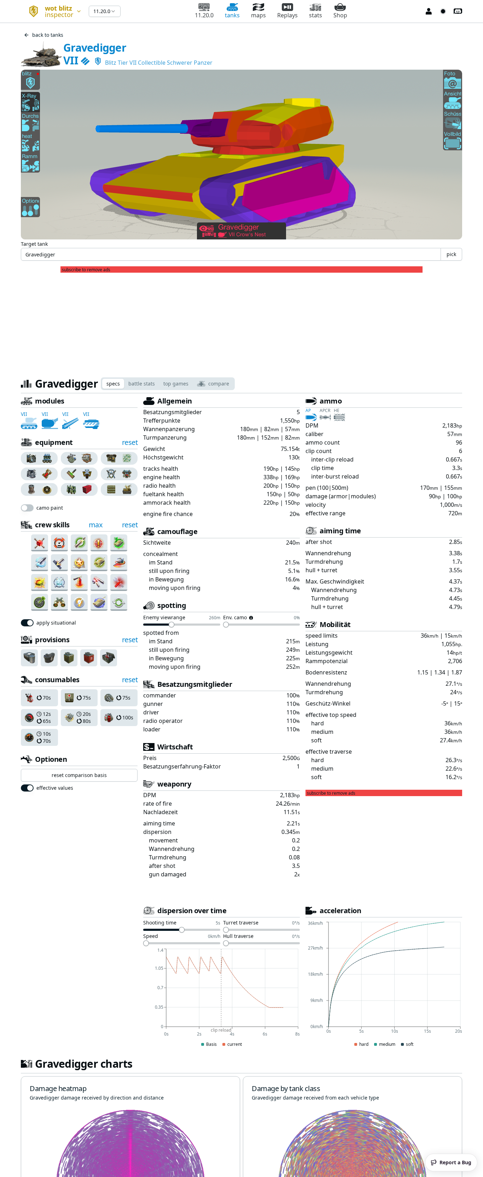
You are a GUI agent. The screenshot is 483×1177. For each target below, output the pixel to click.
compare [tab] (218, 383)
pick (451, 254)
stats (315, 15)
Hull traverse (238, 936)
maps (258, 15)
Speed (150, 936)
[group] (39, 458)
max (96, 524)
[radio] (30, 458)
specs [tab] (113, 383)
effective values (54, 787)
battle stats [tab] (141, 383)
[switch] (27, 507)
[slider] (171, 624)
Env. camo (235, 618)
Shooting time (159, 923)
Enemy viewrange (164, 618)
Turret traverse (240, 923)
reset (130, 442)
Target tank (34, 243)
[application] (221, 998)
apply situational (56, 622)
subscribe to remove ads (86, 270)
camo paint (49, 507)
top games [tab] (175, 383)
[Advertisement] (241, 322)
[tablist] (168, 383)
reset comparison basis (79, 775)
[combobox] (52, 11)
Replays (287, 15)
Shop (340, 15)
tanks (232, 15)
